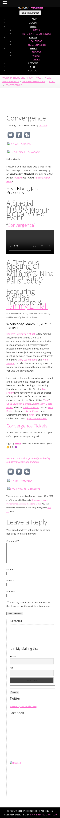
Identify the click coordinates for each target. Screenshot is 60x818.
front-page (34, 77)
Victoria (43, 125)
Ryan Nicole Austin (37, 418)
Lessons (33, 63)
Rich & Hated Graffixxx (43, 814)
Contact (33, 70)
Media (33, 48)
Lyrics (36, 59)
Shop (33, 66)
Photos (36, 52)
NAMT (32, 414)
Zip (11, 667)
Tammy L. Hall (27, 305)
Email (10, 580)
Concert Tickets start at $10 (21, 333)
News (33, 26)
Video (52, 81)
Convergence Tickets (26, 426)
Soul (46, 400)
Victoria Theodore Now (36, 33)
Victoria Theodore (13, 77)
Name (10, 569)
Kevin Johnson (31, 407)
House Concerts (36, 44)
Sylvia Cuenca (32, 411)
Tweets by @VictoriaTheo (23, 706)
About (33, 22)
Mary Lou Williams (27, 359)
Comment (12, 541)
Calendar (36, 41)
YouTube (17, 177)
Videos (36, 55)
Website (10, 591)
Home (33, 19)
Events (33, 37)
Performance (10, 81)
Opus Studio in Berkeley (19, 403)
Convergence (21, 225)
